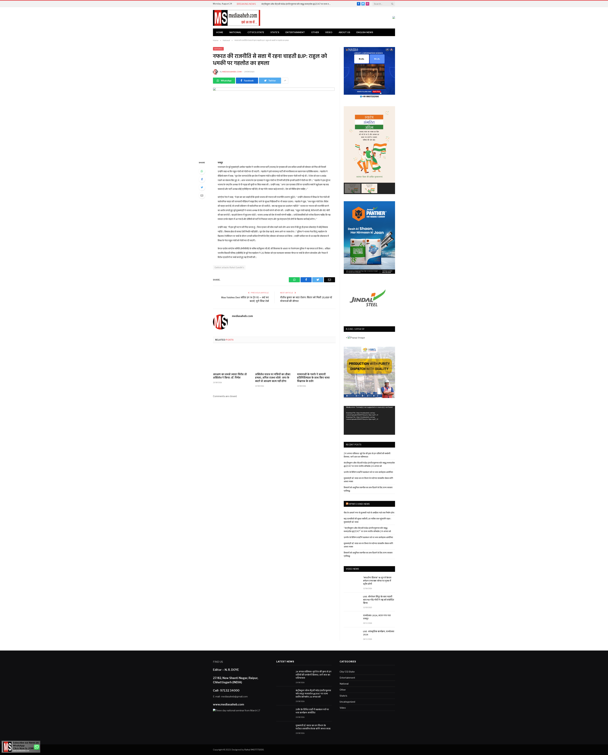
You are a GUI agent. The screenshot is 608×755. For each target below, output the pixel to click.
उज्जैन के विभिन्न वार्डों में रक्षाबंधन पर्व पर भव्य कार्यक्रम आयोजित (368, 472)
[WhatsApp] (202, 171)
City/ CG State (347, 671)
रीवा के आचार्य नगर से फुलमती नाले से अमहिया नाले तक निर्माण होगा (369, 512)
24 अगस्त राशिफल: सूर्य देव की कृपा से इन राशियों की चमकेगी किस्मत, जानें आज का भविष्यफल (313, 675)
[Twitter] (202, 187)
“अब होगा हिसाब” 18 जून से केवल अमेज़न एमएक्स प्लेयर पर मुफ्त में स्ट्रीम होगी (377, 581)
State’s (274, 32)
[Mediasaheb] (236, 18)
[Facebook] (202, 179)
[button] (353, 188)
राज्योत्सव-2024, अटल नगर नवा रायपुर (377, 617)
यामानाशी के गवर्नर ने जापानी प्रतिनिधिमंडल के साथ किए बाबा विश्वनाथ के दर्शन (313, 378)
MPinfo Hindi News (359, 504)
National (235, 32)
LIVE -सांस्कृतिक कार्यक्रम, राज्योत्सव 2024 (378, 633)
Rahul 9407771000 (254, 749)
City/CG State (255, 32)
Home (219, 32)
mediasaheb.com (231, 71)
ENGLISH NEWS (364, 32)
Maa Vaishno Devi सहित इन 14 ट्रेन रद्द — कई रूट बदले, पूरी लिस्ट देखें (245, 299)
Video (328, 32)
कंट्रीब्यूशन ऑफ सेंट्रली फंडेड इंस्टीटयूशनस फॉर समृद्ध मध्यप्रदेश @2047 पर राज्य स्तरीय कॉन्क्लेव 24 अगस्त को (297, 4)
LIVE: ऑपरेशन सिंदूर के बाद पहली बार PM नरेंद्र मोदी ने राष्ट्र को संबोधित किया (378, 600)
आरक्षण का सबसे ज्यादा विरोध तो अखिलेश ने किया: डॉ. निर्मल (230, 376)
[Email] (202, 195)
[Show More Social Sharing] (285, 81)
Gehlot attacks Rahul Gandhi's (229, 267)
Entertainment (295, 32)
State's (343, 695)
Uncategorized (347, 701)
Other (315, 32)
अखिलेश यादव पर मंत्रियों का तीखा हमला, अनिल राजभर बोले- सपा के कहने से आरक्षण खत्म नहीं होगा (272, 378)
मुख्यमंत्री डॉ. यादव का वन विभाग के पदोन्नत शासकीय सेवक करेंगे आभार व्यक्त (313, 727)
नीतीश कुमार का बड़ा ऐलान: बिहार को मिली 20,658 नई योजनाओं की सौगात (306, 299)
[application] (369, 420)
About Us (344, 32)
